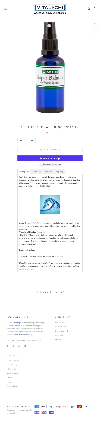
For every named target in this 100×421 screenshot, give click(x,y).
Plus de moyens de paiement (50, 164)
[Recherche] (89, 8)
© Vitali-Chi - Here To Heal (20, 407)
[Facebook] (7, 346)
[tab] (23, 171)
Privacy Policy (12, 369)
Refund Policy (12, 364)
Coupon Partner (13, 386)
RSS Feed (59, 335)
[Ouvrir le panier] (95, 8)
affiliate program (16, 322)
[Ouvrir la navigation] (5, 9)
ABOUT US (59, 322)
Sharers (9, 382)
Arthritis (9, 377)
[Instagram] (19, 346)
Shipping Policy (13, 360)
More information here (22, 334)
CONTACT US (60, 326)
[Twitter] (13, 346)
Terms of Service (13, 373)
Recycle (58, 339)
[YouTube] (25, 346)
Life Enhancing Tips (62, 331)
